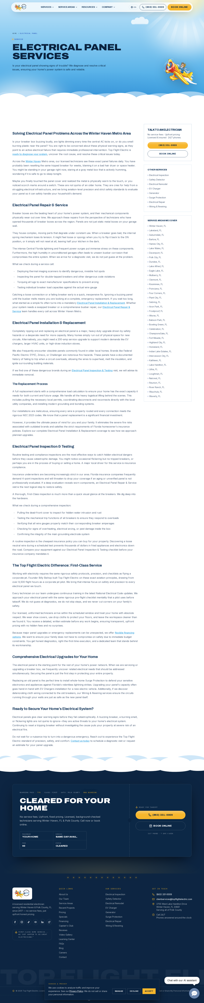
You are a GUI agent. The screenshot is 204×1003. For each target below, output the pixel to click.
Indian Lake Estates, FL (159, 351)
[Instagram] (21, 922)
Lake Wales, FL (156, 248)
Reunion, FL (154, 382)
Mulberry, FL (154, 275)
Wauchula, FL (155, 391)
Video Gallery (65, 934)
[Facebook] (14, 922)
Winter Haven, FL (157, 226)
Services (46, 7)
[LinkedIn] (42, 922)
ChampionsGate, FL (158, 333)
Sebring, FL (154, 302)
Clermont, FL (154, 279)
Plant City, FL (155, 297)
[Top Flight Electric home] (20, 7)
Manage (119, 991)
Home (14, 33)
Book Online (179, 7)
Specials (63, 916)
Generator (153, 193)
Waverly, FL (154, 396)
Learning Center (67, 939)
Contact (63, 957)
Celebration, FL (156, 329)
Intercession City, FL (158, 356)
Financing (63, 921)
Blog (61, 948)
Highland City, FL (156, 342)
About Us (63, 894)
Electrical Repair (156, 202)
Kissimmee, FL (155, 284)
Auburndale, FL (156, 235)
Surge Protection (157, 197)
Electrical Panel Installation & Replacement (101, 302)
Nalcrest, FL (154, 378)
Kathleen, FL (154, 360)
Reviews (63, 930)
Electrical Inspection (158, 175)
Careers (63, 952)
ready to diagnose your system (29, 154)
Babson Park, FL (156, 320)
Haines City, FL (156, 244)
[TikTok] (28, 922)
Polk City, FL (154, 257)
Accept (149, 991)
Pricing (62, 912)
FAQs (61, 943)
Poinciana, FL (155, 288)
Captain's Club (66, 925)
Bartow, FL (153, 239)
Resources (88, 7)
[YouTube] (35, 922)
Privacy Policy (76, 991)
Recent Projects (67, 908)
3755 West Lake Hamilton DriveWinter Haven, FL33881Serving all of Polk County (171, 907)
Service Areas (66, 7)
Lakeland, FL (155, 230)
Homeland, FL (155, 347)
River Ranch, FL (156, 387)
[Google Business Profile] (49, 922)
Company (107, 7)
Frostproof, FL (155, 311)
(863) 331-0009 (168, 145)
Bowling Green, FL (157, 324)
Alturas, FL (153, 315)
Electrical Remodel (157, 184)
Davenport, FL (155, 253)
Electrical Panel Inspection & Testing (92, 370)
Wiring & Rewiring (157, 206)
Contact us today (80, 740)
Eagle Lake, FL (156, 270)
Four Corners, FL (156, 293)
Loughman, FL (155, 374)
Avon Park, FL (155, 306)
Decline (134, 991)
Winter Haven (33, 161)
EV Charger (154, 188)
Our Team (64, 899)
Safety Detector (156, 179)
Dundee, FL (154, 261)
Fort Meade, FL (156, 338)
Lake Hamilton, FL (157, 365)
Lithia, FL (153, 369)
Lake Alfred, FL (156, 266)
